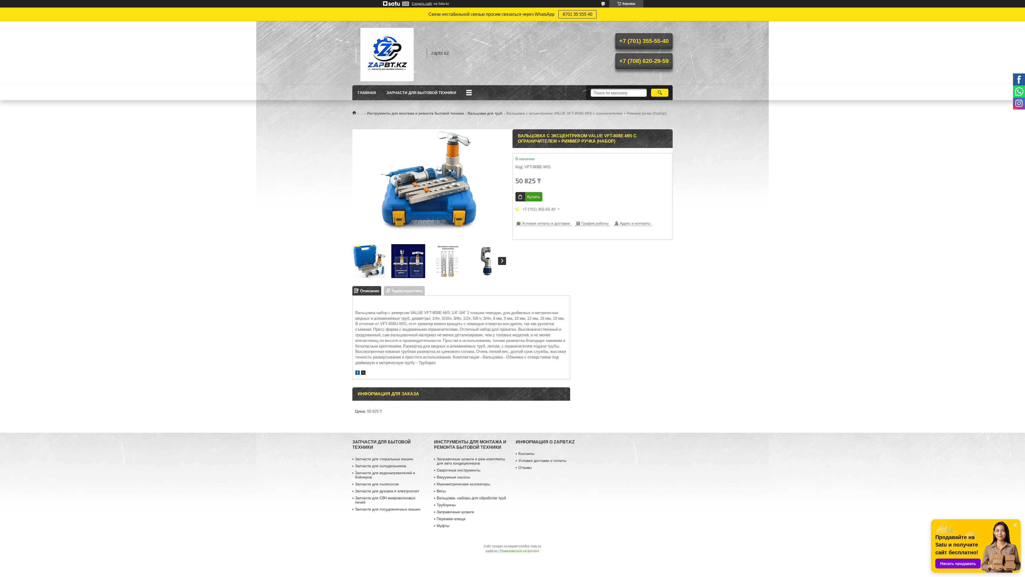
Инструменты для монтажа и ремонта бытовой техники (415, 113)
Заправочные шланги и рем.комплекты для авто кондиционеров (471, 461)
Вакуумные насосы (453, 477)
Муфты (443, 526)
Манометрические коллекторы (463, 484)
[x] (363, 373)
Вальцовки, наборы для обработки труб (471, 498)
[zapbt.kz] (387, 53)
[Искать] (659, 93)
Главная (367, 93)
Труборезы (446, 505)
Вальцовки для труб (485, 113)
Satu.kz (536, 546)
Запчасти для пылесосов (377, 484)
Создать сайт (422, 4)
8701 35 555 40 (577, 14)
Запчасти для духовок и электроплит (387, 491)
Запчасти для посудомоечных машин (387, 509)
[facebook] (357, 373)
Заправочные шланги (455, 512)
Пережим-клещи (451, 519)
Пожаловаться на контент (519, 551)
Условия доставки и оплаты (542, 460)
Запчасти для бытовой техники (421, 93)
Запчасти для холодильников (380, 466)
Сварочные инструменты (458, 470)
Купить (533, 196)
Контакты (526, 453)
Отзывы (525, 467)
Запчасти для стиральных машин (384, 459)
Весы (441, 491)
